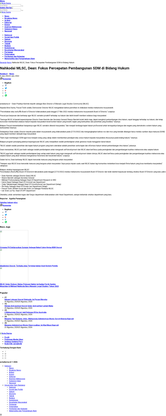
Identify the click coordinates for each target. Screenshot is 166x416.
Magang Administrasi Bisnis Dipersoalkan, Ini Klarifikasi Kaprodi (32, 325)
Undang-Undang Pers (14, 342)
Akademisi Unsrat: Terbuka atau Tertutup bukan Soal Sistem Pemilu (29, 266)
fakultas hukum (6, 202)
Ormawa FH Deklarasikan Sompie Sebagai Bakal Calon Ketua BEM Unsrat (31, 247)
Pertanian (9, 52)
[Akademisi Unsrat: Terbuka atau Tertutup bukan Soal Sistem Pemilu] (14, 264)
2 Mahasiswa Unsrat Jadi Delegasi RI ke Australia (25, 312)
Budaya (8, 46)
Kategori (8, 366)
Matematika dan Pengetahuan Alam (20, 59)
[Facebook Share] (6, 86)
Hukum (7, 39)
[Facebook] (5, 352)
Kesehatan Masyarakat (14, 50)
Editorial (8, 23)
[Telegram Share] (5, 93)
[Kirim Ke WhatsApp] (6, 96)
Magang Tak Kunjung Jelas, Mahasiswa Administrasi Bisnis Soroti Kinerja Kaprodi (39, 319)
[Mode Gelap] (12, 8)
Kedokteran (10, 48)
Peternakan (10, 54)
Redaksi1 (4, 74)
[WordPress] (5, 354)
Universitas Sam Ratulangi (15, 385)
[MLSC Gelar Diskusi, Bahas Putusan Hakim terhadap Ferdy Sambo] (14, 282)
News (7, 16)
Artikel (7, 20)
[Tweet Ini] (6, 89)
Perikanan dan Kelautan (15, 56)
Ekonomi (8, 41)
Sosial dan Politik (12, 37)
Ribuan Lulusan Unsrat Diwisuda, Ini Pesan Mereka (26, 299)
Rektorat (8, 35)
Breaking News (11, 18)
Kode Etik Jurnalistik (13, 344)
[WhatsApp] (5, 358)
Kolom (7, 25)
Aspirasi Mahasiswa (13, 27)
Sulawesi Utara (11, 29)
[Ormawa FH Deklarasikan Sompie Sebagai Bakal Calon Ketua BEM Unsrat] (14, 245)
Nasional (8, 31)
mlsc (16, 202)
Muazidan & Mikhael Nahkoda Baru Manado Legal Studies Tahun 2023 (29, 286)
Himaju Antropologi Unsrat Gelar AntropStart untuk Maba (29, 306)
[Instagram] (5, 356)
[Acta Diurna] (5, 3)
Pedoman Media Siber (14, 339)
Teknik (7, 44)
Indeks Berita (5, 8)
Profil (7, 337)
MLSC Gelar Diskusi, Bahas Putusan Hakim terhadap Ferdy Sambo (28, 284)
